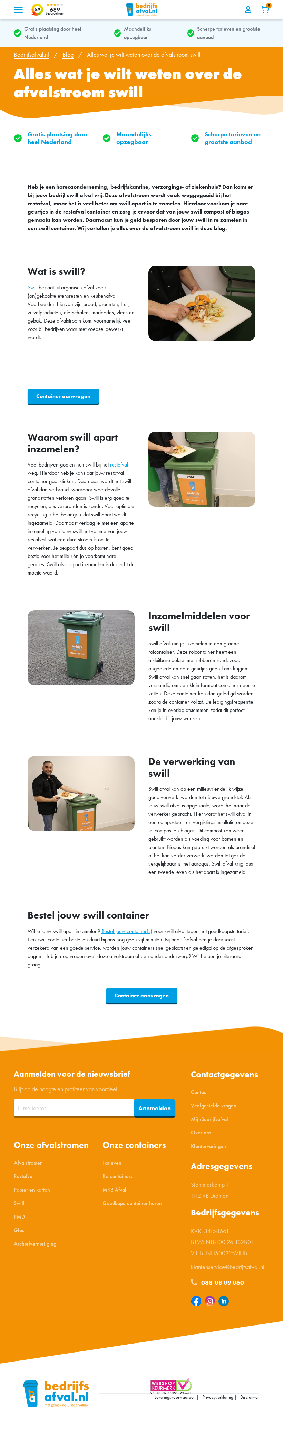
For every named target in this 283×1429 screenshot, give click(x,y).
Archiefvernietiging (35, 1243)
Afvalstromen (28, 1162)
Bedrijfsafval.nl (31, 54)
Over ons (201, 1132)
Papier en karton (32, 1189)
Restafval (24, 1176)
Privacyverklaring (218, 1397)
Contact (199, 1091)
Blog (68, 54)
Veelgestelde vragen (213, 1105)
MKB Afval (114, 1189)
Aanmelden (154, 1108)
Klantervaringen (208, 1145)
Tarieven (112, 1162)
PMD (19, 1216)
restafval (119, 464)
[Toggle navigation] (18, 9)
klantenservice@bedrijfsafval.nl (227, 1266)
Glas (19, 1230)
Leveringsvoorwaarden (175, 1397)
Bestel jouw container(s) (126, 931)
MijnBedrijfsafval (209, 1118)
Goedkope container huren (132, 1203)
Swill (32, 287)
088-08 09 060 (222, 1282)
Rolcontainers (118, 1176)
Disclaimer (249, 1397)
